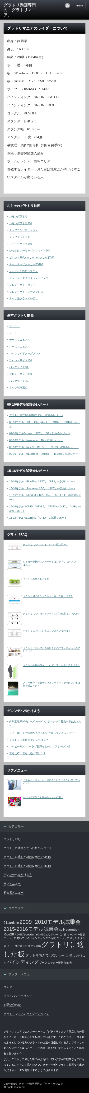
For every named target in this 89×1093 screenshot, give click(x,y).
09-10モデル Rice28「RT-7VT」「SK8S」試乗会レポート (44, 447)
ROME (19, 934)
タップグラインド (19, 236)
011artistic (11, 922)
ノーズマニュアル (19, 346)
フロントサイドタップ (22, 284)
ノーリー (14, 333)
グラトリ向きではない (42, 955)
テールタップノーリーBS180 (26, 264)
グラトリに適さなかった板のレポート (28, 848)
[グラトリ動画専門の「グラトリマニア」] (21, 10)
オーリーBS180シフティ (23, 271)
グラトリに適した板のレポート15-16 (27, 866)
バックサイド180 (19, 367)
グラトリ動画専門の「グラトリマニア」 (42, 1083)
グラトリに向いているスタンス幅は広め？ (45, 544)
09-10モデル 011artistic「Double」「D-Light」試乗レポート (45, 453)
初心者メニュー (13, 892)
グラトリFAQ (12, 839)
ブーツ (43, 962)
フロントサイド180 (20, 360)
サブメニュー (12, 883)
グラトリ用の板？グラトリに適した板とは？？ (48, 596)
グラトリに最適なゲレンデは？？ (28, 739)
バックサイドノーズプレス (25, 353)
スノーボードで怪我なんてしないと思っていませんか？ (42, 732)
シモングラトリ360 (20, 223)
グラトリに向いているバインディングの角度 (30, 938)
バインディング (22, 962)
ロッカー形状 (55, 962)
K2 (60, 929)
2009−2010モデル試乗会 (50, 922)
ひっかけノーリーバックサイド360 (29, 250)
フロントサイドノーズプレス (26, 291)
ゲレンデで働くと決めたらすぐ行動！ (43, 797)
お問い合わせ (12, 1004)
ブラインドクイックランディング (28, 277)
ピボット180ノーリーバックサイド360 (31, 257)
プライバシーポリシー (18, 996)
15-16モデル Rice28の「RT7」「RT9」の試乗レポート (42, 481)
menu (79, 5)
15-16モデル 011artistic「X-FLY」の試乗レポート (38, 517)
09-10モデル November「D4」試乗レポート (36, 440)
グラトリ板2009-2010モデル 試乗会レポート (36, 415)
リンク (8, 987)
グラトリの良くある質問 (36, 579)
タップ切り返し (18, 387)
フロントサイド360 (20, 374)
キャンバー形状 (76, 934)
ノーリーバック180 (20, 243)
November (71, 929)
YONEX (40, 934)
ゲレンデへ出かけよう (18, 874)
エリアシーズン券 (55, 934)
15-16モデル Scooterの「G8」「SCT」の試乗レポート (42, 488)
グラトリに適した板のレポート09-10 (27, 856)
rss (67, 5)
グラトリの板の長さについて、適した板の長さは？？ (51, 665)
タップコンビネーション (23, 230)
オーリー (14, 326)
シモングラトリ (18, 216)
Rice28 (9, 934)
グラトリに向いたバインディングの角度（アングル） (51, 613)
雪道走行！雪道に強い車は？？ (27, 753)
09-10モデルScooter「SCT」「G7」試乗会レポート (39, 433)
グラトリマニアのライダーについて (26, 1014)
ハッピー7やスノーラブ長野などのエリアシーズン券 (40, 746)
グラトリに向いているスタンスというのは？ (46, 630)
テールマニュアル (19, 339)
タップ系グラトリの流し (23, 298)
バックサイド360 (19, 380)
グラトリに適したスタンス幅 (24, 946)
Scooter (29, 934)
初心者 (68, 962)
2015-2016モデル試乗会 (31, 929)
